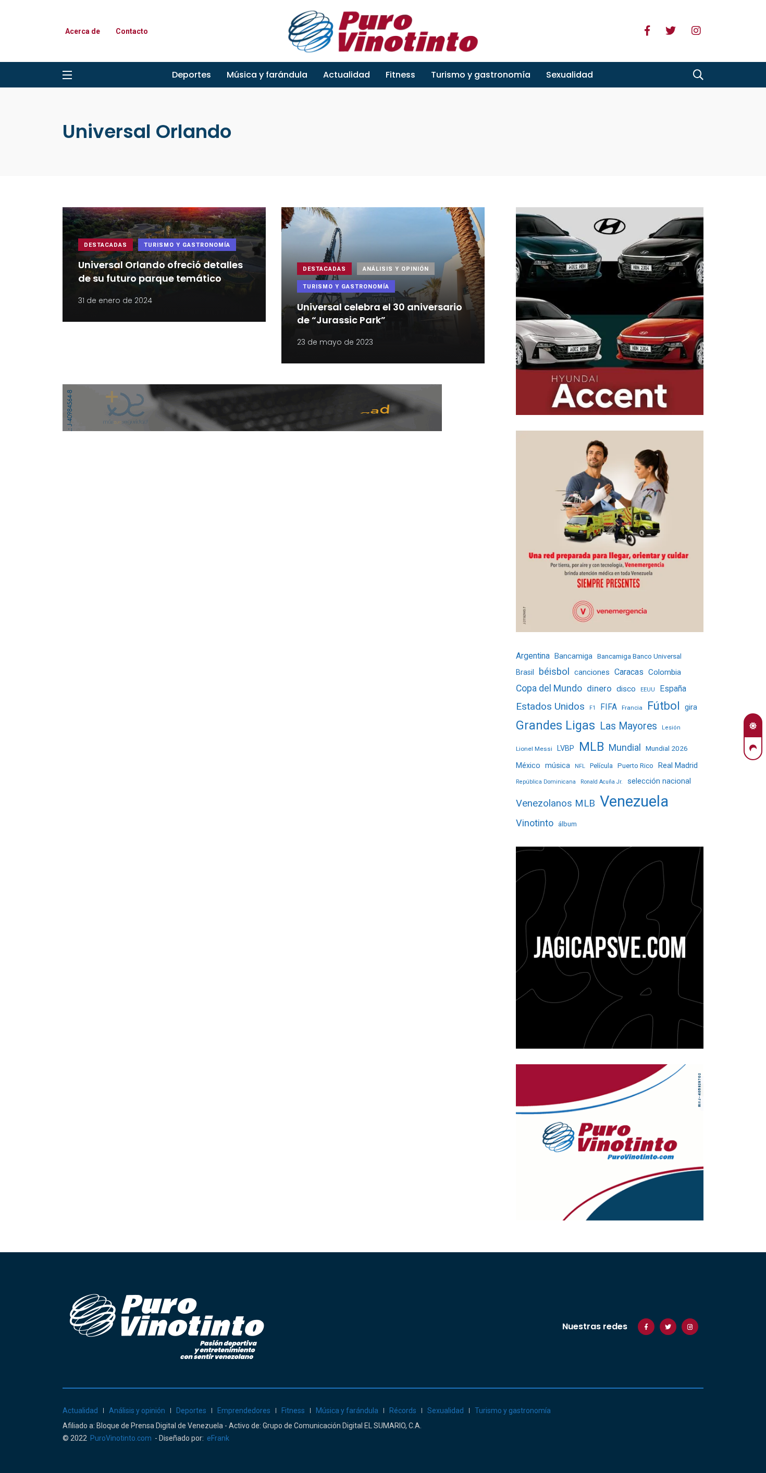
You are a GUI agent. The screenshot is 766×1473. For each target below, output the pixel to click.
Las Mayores (628, 726)
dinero (599, 689)
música (557, 765)
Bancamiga (573, 656)
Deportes (191, 75)
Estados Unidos (550, 706)
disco (626, 689)
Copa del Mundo (549, 688)
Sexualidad (569, 75)
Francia (632, 707)
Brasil (525, 672)
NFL (580, 766)
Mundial (625, 747)
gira (691, 707)
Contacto (132, 31)
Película (601, 766)
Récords (402, 1410)
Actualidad (346, 75)
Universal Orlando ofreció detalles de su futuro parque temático (160, 272)
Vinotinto (534, 822)
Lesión (671, 727)
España (673, 689)
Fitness (400, 75)
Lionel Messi (534, 748)
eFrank (218, 1438)
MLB (591, 746)
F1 (592, 707)
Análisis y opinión (396, 269)
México (528, 765)
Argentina (533, 656)
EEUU (647, 689)
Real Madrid (678, 765)
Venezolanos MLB (555, 803)
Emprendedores (243, 1410)
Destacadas (105, 245)
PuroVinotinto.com (121, 1438)
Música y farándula (267, 75)
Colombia (664, 672)
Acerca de (82, 31)
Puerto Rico (635, 766)
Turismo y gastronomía (480, 75)
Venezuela (634, 801)
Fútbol (663, 705)
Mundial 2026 (667, 748)
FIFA (608, 707)
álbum (567, 824)
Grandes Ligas (555, 725)
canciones (592, 672)
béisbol (554, 671)
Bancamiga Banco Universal (639, 656)
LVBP (565, 748)
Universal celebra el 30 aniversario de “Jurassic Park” (379, 313)
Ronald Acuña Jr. (601, 781)
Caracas (629, 672)
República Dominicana (546, 781)
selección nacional (659, 781)
